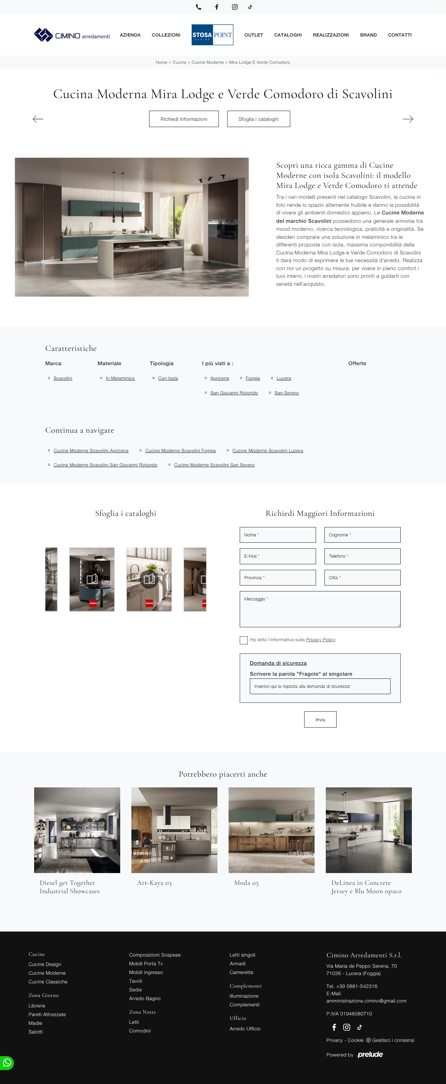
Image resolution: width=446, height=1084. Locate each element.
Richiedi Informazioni (184, 119)
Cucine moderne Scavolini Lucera (267, 450)
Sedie (135, 989)
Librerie (37, 1005)
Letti (134, 1022)
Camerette (241, 972)
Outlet (254, 34)
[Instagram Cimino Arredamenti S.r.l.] (234, 7)
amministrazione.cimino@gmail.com (366, 1001)
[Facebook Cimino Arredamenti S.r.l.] (216, 7)
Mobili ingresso (146, 972)
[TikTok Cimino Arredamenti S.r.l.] (250, 7)
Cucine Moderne (208, 62)
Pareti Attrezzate (47, 1014)
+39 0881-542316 (356, 986)
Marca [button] (53, 364)
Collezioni (166, 34)
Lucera (284, 378)
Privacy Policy (321, 639)
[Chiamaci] (198, 7)
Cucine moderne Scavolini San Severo (214, 465)
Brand (368, 34)
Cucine (179, 62)
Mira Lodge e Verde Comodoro (259, 62)
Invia (320, 719)
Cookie (355, 1040)
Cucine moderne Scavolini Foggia (180, 450)
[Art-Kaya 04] (61, 119)
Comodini (140, 1031)
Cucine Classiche (48, 981)
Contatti (400, 34)
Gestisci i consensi (393, 1040)
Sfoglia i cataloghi (259, 119)
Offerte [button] (357, 364)
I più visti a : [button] (217, 364)
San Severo (287, 392)
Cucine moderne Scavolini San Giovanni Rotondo (105, 465)
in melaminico (120, 378)
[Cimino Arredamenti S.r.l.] (71, 35)
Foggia (253, 378)
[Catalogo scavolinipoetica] (94, 579)
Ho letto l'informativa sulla (293, 639)
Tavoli (136, 981)
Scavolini (63, 378)
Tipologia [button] (162, 364)
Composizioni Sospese (155, 955)
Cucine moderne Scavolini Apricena (91, 450)
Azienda (130, 34)
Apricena (219, 378)
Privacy (334, 1040)
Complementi (245, 1004)
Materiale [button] (110, 364)
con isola (168, 378)
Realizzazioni (331, 34)
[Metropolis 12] (385, 119)
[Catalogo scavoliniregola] (151, 579)
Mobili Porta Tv (146, 963)
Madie (35, 1023)
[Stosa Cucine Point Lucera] (212, 35)
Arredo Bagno (145, 998)
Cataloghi (288, 34)
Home (161, 62)
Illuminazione (244, 996)
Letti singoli (242, 955)
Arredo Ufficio (245, 1028)
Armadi (238, 963)
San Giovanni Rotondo (234, 392)
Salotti (36, 1032)
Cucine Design (45, 964)
